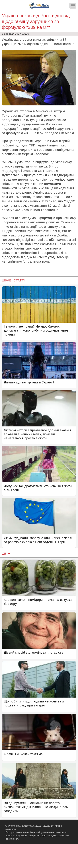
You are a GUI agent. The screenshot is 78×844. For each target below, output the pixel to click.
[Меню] (72, 6)
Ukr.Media (66, 133)
